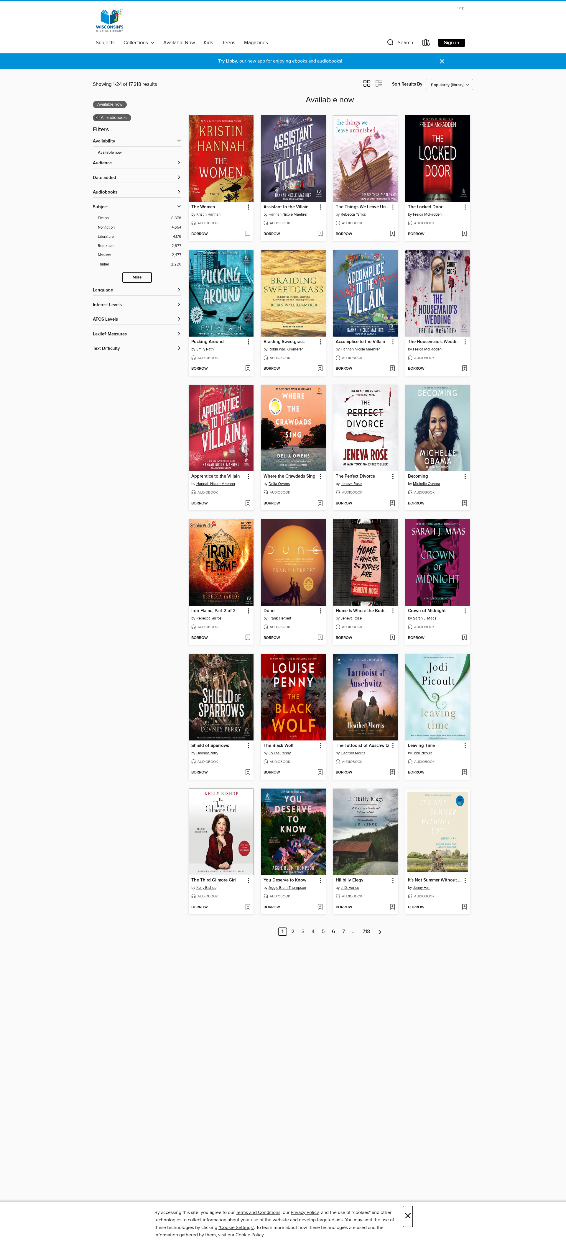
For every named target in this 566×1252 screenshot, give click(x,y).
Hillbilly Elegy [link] (349, 880)
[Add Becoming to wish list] (464, 503)
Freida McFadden (427, 214)
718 (366, 931)
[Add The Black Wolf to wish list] (320, 772)
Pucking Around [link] (207, 342)
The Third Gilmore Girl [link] (213, 880)
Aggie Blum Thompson (287, 887)
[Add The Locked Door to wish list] (464, 234)
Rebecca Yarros (353, 214)
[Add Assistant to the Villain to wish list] (320, 234)
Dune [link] (269, 611)
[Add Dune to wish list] (320, 638)
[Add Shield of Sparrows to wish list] (247, 772)
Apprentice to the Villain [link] (215, 476)
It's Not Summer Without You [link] (435, 880)
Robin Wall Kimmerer (286, 349)
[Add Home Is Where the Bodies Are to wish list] (392, 638)
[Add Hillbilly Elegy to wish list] (392, 907)
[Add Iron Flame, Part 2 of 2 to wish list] (247, 638)
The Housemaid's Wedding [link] (435, 342)
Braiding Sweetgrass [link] (284, 342)
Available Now (179, 43)
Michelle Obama (426, 483)
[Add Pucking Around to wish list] (247, 369)
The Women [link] (203, 207)
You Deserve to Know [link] (285, 880)
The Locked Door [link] (425, 207)
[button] (399, 44)
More (137, 277)
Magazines (256, 43)
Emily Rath (205, 349)
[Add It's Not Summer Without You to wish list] (464, 907)
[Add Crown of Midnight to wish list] (464, 638)
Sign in (451, 43)
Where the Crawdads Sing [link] (289, 476)
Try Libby (227, 61)
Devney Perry (207, 753)
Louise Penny (280, 753)
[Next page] (380, 931)
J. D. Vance (350, 887)
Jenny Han (421, 887)
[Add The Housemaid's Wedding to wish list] (464, 369)
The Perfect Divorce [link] (355, 476)
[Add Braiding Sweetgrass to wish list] (320, 369)
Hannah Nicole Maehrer (288, 214)
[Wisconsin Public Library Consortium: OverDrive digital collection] (109, 20)
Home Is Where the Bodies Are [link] (363, 611)
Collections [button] (137, 43)
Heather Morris (353, 753)
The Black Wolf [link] (279, 745)
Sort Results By (407, 84)
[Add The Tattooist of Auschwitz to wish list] (392, 772)
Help (460, 8)
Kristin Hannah (208, 214)
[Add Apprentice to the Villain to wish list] (247, 503)
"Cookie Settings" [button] (236, 1227)
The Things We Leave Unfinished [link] (363, 207)
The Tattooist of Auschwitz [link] (362, 745)
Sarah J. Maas (424, 618)
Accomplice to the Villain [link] (360, 342)
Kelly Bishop (206, 887)
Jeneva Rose (351, 483)
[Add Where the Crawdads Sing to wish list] (320, 503)
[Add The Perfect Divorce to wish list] (392, 503)
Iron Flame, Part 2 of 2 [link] (213, 611)
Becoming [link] (418, 476)
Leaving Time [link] (421, 745)
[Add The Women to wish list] (247, 234)
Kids (208, 43)
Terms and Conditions (258, 1212)
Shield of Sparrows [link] (210, 745)
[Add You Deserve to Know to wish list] (320, 907)
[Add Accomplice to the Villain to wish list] (392, 369)
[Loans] (426, 44)
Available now (110, 152)
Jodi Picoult (422, 753)
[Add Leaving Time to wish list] (464, 772)
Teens (228, 43)
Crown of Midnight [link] (427, 611)
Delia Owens (279, 483)
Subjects (105, 43)
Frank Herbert (280, 618)
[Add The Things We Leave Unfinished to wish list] (392, 234)
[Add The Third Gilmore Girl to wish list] (247, 907)
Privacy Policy (305, 1212)
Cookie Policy (250, 1235)
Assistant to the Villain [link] (286, 207)
